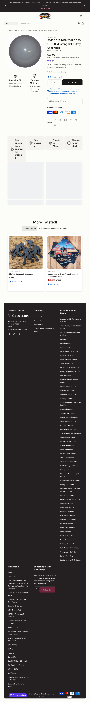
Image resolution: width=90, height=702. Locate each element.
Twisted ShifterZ (40, 694)
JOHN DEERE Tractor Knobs (70, 433)
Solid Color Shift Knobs (68, 441)
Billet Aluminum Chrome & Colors (70, 381)
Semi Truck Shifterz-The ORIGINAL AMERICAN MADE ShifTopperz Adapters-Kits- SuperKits (18, 585)
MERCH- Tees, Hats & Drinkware (16, 615)
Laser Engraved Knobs (68, 359)
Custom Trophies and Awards (16, 685)
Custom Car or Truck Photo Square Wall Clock (25, 275)
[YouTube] (18, 334)
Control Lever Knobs (67, 437)
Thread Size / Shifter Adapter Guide (71, 327)
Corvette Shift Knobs (68, 394)
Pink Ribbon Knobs (67, 495)
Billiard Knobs (65, 470)
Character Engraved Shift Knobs (69, 475)
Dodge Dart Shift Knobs (69, 417)
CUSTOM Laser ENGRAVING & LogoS (18, 594)
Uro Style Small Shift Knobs (70, 560)
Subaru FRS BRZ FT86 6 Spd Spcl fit (70, 403)
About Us (37, 320)
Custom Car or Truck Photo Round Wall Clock (63, 275)
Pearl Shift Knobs (66, 450)
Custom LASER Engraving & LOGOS (70, 320)
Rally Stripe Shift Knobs (69, 351)
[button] (81, 16)
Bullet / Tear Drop (66, 556)
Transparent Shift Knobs (69, 552)
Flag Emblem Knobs (67, 515)
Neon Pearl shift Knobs (68, 540)
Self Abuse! (12, 673)
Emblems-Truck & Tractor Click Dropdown (70, 490)
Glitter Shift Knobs (67, 445)
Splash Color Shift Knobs (69, 548)
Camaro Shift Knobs (67, 390)
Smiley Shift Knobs (67, 484)
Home (9, 30)
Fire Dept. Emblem (67, 511)
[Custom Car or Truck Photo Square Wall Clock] (26, 252)
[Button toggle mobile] (9, 16)
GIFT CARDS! (12, 645)
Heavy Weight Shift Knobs (70, 371)
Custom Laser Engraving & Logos (44, 329)
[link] (55, 120)
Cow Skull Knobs (66, 503)
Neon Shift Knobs (66, 536)
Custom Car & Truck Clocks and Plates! (18, 678)
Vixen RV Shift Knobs (68, 421)
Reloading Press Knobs (68, 429)
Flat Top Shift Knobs (67, 544)
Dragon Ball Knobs (67, 507)
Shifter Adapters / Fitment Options (70, 333)
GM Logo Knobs (66, 398)
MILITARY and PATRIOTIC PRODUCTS (17, 639)
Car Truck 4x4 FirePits (16, 665)
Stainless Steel (65, 375)
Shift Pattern (65, 347)
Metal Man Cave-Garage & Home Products (18, 632)
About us (11, 653)
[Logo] (45, 16)
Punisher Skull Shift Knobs (70, 480)
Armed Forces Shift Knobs (70, 499)
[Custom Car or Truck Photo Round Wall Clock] (64, 253)
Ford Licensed (65, 532)
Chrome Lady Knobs (68, 520)
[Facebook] (9, 334)
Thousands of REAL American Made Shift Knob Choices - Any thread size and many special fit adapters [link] (45, 4)
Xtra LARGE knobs (67, 458)
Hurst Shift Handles (67, 528)
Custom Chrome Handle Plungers (17, 622)
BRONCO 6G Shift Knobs (69, 367)
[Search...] (83, 23)
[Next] (84, 6)
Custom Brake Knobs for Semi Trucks (17, 600)
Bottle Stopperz (13, 627)
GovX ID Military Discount (17, 661)
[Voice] (79, 23)
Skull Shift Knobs (66, 524)
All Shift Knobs (65, 343)
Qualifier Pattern (66, 355)
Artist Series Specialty (68, 462)
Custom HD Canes (15, 606)
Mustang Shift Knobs (68, 386)
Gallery (10, 649)
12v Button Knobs (66, 425)
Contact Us (38, 316)
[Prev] (6, 6)
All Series (63, 339)
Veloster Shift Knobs (67, 413)
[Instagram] (13, 334)
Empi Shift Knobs (66, 409)
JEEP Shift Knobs (66, 363)
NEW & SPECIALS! (14, 610)
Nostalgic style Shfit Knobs (70, 466)
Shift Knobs (12, 577)
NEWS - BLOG (13, 669)
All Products (38, 324)
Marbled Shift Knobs (68, 454)
